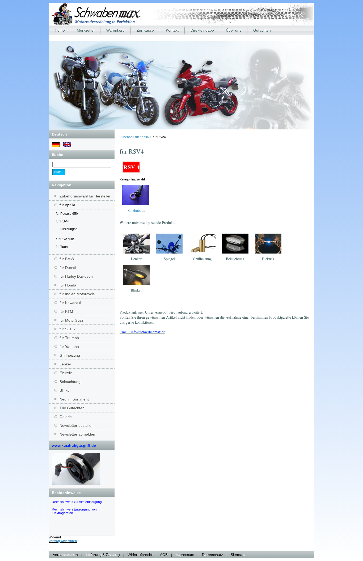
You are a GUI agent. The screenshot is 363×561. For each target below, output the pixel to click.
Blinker (136, 290)
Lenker (136, 258)
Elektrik (268, 258)
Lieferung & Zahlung (103, 554)
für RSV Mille (65, 239)
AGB (164, 554)
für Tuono (63, 247)
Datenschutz (212, 554)
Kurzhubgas (68, 229)
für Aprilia (142, 137)
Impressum (184, 554)
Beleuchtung (235, 258)
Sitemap (237, 554)
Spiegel (169, 258)
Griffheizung (202, 258)
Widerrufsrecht (140, 554)
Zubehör (126, 137)
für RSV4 (62, 221)
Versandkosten (65, 554)
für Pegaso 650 (67, 214)
